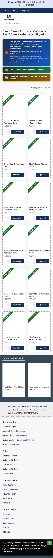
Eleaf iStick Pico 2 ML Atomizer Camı (39, 208)
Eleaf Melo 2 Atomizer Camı (14, 295)
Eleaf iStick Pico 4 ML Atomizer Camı (13, 252)
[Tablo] (3, 88)
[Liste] (6, 88)
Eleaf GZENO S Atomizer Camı (35, 122)
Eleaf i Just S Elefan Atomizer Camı (12, 208)
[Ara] (42, 17)
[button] (17, 132)
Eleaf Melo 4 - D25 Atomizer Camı (37, 338)
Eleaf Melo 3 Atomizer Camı (39, 295)
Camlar (8, 23)
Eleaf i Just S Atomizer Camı (39, 165)
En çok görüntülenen (13, 358)
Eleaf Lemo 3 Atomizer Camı (39, 252)
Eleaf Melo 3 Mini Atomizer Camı (11, 338)
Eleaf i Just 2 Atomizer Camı (14, 165)
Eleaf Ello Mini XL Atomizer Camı (11, 122)
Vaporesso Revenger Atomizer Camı (39, 387)
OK (50, 543)
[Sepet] (49, 17)
